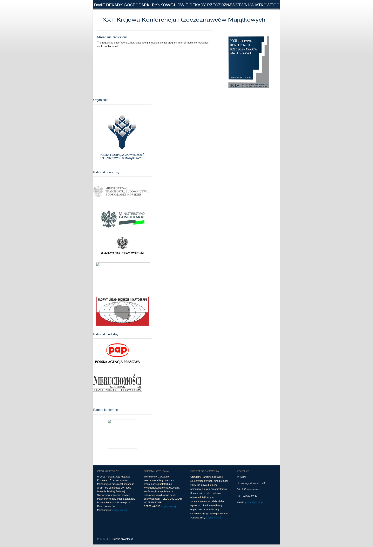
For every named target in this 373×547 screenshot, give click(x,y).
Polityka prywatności (122, 539)
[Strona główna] (153, 20)
